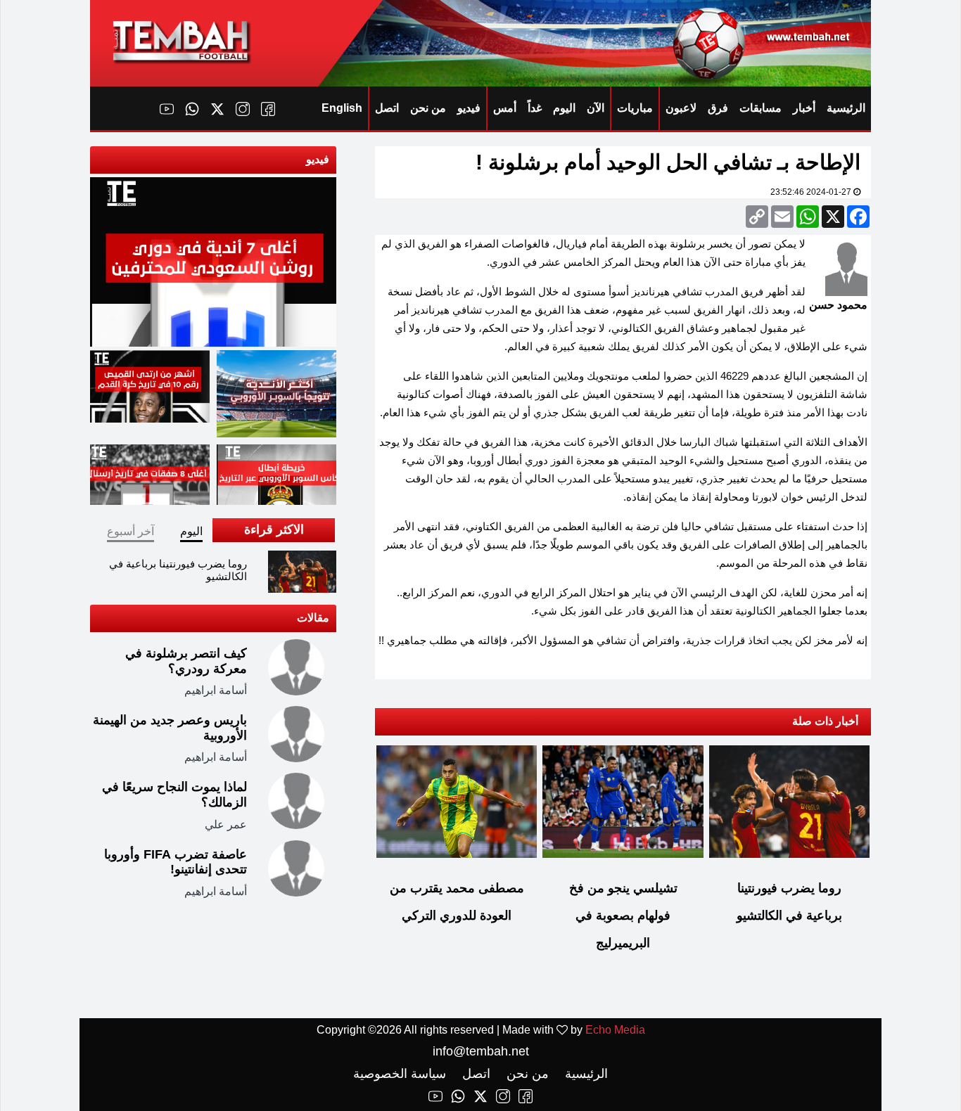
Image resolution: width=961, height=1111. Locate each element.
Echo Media (615, 1030)
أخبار (804, 108)
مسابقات (760, 108)
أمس (504, 108)
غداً (535, 108)
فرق (718, 108)
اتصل (387, 108)
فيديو (468, 108)
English (342, 108)
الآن (595, 108)
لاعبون (681, 108)
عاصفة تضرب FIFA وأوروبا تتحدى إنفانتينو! (175, 862)
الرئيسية (846, 108)
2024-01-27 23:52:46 (811, 192)
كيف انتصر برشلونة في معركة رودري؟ (186, 661)
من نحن (428, 108)
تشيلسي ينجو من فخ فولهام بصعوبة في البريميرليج (623, 915)
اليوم (564, 108)
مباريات (635, 108)
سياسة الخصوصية (399, 1074)
